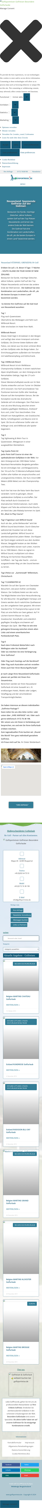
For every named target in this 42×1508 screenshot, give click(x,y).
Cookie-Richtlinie (8, 160)
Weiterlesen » (13, 1005)
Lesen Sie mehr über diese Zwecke (15, 138)
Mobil (21, 883)
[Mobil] (22, 879)
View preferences (31, 144)
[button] (21, 41)
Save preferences (10, 152)
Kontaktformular (14, 1442)
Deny (16, 144)
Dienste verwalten (8, 131)
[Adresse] (22, 854)
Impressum (6, 167)
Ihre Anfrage (18, 910)
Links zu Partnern (20, 925)
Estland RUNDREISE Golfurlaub (19, 1064)
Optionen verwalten (9, 127)
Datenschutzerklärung (10, 163)
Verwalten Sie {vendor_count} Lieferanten (18, 134)
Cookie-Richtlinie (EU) (21, 1454)
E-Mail (21, 897)
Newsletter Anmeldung (22, 915)
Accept (5, 144)
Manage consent (10, 1504)
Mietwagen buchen (20, 920)
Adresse (21, 858)
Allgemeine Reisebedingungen (21, 1446)
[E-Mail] (22, 892)
